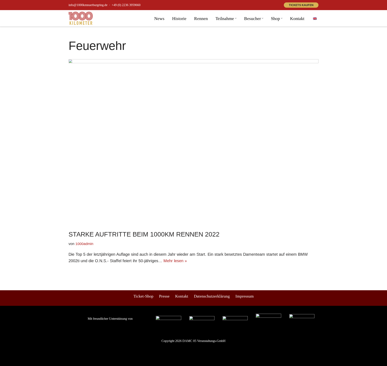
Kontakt (297, 18)
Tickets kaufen (301, 5)
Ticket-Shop (143, 296)
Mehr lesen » (175, 261)
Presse (164, 296)
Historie (179, 18)
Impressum (244, 296)
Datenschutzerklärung (212, 296)
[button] (235, 18)
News (159, 18)
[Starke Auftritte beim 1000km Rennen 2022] (193, 142)
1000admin (84, 244)
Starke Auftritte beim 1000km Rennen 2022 (144, 234)
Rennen (201, 18)
